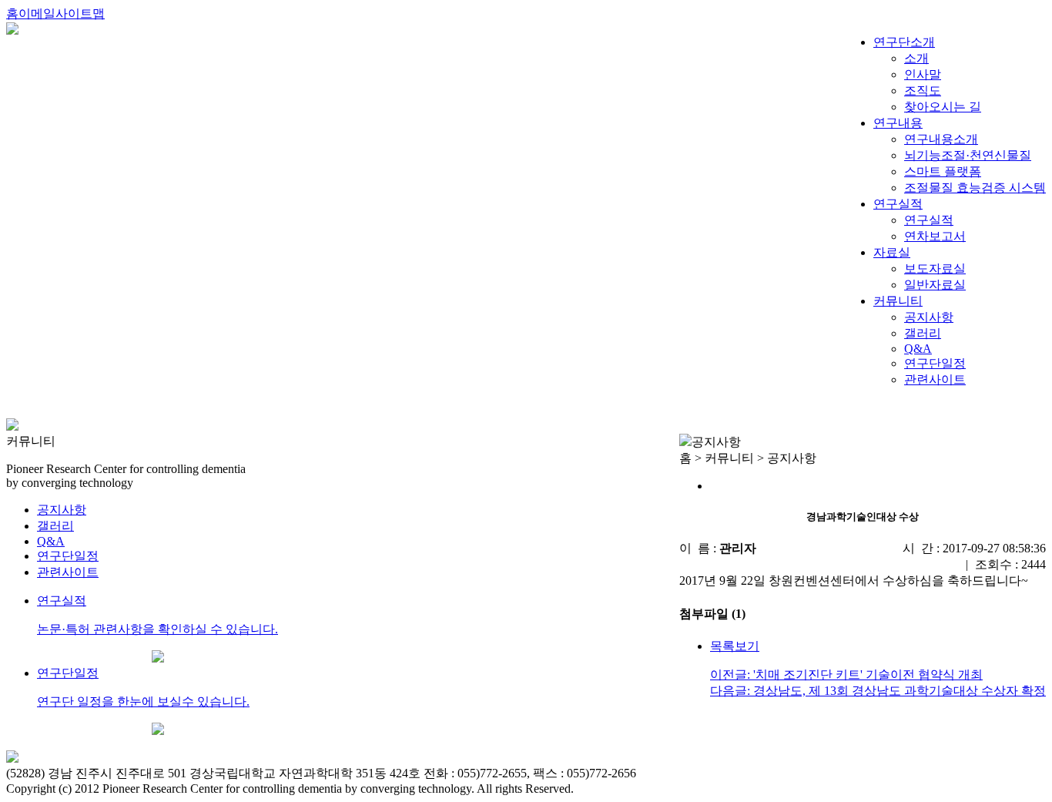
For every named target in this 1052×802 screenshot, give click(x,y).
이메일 (36, 13)
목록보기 (734, 646)
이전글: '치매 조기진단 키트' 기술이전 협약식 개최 (846, 674)
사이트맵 (80, 13)
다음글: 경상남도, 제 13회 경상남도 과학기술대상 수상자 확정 (878, 690)
